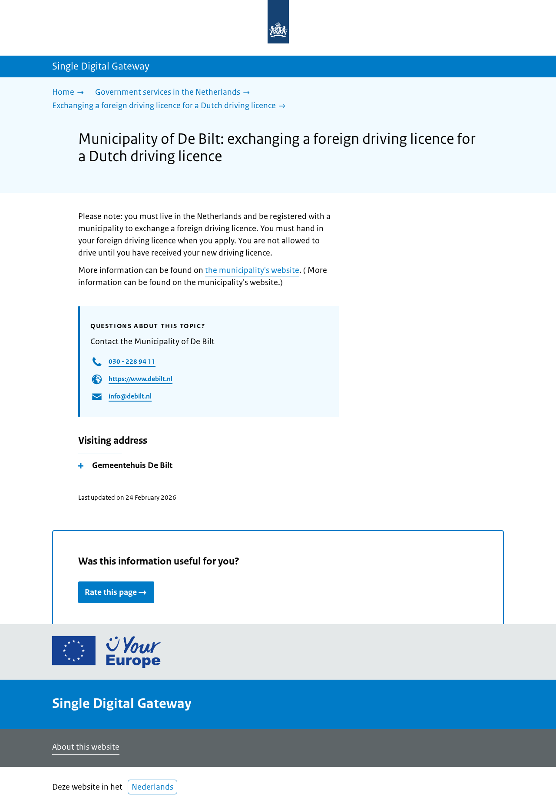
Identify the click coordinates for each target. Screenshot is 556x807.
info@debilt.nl (130, 396)
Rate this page (111, 592)
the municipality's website (252, 270)
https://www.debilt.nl (140, 379)
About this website (85, 747)
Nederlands (152, 787)
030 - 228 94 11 (132, 361)
